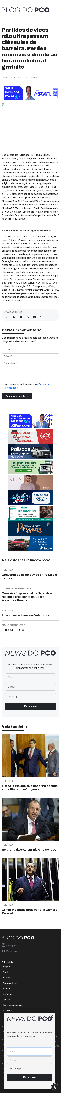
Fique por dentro (10, 983)
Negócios (7, 994)
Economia (7, 978)
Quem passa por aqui (13, 1005)
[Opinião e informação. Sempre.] (25, 9)
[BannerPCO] (30, 482)
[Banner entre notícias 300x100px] (30, 421)
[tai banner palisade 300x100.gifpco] (30, 451)
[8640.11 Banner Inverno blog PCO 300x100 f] (30, 498)
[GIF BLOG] (30, 436)
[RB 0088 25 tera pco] (30, 544)
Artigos (6, 967)
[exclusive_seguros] (30, 528)
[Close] (51, 1016)
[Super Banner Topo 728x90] (30, 92)
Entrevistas (8, 1010)
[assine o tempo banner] (30, 467)
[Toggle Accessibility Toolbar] (55, 1087)
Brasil (5, 972)
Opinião (6, 999)
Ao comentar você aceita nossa (27, 386)
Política (6, 989)
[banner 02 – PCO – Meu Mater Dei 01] (30, 513)
